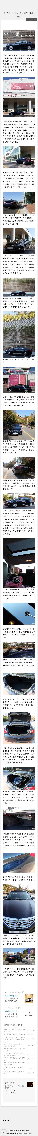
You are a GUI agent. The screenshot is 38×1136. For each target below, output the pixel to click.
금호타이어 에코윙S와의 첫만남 (13, 1034)
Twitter (15, 1133)
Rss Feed (8, 1133)
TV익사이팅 (10, 1083)
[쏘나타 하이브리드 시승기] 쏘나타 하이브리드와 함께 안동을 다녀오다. (14, 1039)
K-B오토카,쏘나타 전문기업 (12, 996)
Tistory (17, 1130)
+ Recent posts (6, 1120)
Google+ (30, 1133)
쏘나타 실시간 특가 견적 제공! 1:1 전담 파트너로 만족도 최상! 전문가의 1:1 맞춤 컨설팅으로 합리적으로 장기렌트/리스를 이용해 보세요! (12, 1015)
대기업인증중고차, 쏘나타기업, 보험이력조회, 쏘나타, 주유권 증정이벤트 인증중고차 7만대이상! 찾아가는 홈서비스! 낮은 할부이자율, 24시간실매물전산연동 (12, 1000)
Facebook (19, 1133)
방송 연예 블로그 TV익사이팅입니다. (14, 1087)
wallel (27, 1130)
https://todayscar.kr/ (11, 1008)
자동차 (6, 1025)
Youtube (25, 1133)
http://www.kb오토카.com (13, 992)
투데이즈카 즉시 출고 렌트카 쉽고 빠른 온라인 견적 (12, 1011)
